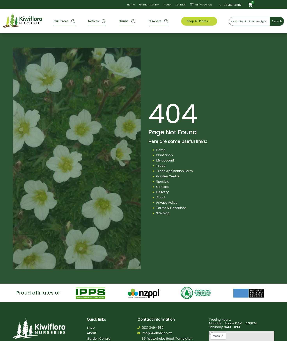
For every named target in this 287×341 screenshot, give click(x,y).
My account (165, 160)
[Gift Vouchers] (191, 4)
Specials (162, 181)
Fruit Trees (60, 21)
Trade (160, 165)
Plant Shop (164, 155)
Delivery (162, 192)
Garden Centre (168, 176)
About (161, 197)
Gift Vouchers (203, 4)
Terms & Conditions (171, 208)
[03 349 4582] (220, 4)
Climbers (155, 21)
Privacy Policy (166, 202)
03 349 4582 (233, 5)
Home (160, 150)
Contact (162, 187)
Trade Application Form (174, 171)
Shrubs (123, 21)
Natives (93, 21)
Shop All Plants (197, 21)
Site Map (162, 213)
